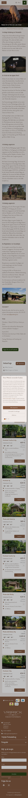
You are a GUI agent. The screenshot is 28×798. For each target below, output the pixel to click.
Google (13, 398)
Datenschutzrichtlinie (7, 398)
